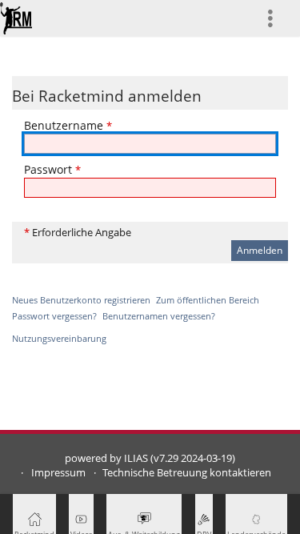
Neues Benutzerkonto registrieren (81, 300)
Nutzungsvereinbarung (59, 338)
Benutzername (68, 125)
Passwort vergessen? (54, 316)
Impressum (58, 473)
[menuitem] (277, 18)
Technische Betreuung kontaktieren (186, 473)
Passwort (52, 169)
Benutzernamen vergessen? (158, 316)
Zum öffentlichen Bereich (207, 300)
